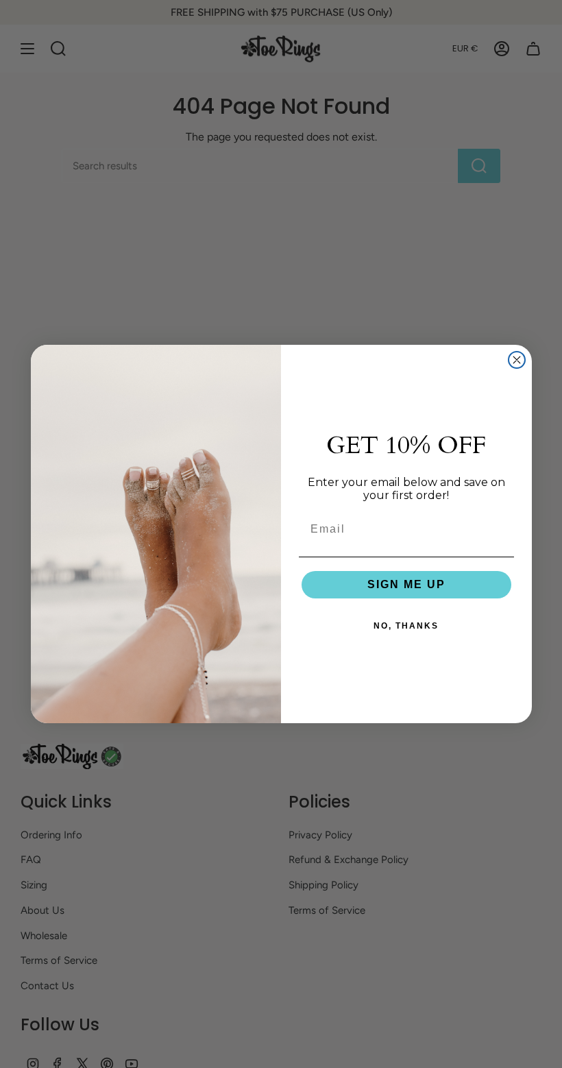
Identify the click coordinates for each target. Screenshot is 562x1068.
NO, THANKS (406, 626)
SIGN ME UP (406, 584)
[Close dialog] (517, 360)
